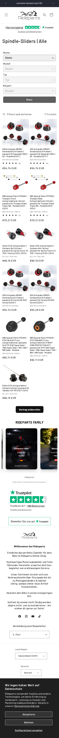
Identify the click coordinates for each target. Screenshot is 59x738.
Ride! (29, 99)
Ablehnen (29, 722)
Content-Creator (19, 466)
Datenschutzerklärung (26, 706)
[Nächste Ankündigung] (53, 3)
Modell (6, 63)
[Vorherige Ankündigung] (5, 3)
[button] (6, 14)
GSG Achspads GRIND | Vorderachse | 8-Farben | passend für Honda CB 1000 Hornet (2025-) (42, 299)
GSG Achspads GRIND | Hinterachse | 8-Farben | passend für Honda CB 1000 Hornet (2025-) (14, 299)
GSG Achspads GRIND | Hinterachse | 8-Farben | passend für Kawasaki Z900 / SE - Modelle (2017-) (15, 153)
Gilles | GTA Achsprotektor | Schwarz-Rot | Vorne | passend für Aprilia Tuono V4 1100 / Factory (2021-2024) (43, 249)
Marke (6, 52)
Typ (5, 74)
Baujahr (7, 85)
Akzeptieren (28, 714)
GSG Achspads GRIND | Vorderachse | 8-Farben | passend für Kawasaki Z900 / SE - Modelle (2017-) (43, 153)
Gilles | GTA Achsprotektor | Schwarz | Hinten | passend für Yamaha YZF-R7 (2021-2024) (15, 388)
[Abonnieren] (45, 634)
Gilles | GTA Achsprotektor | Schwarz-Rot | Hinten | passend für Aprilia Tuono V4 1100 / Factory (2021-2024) (15, 249)
